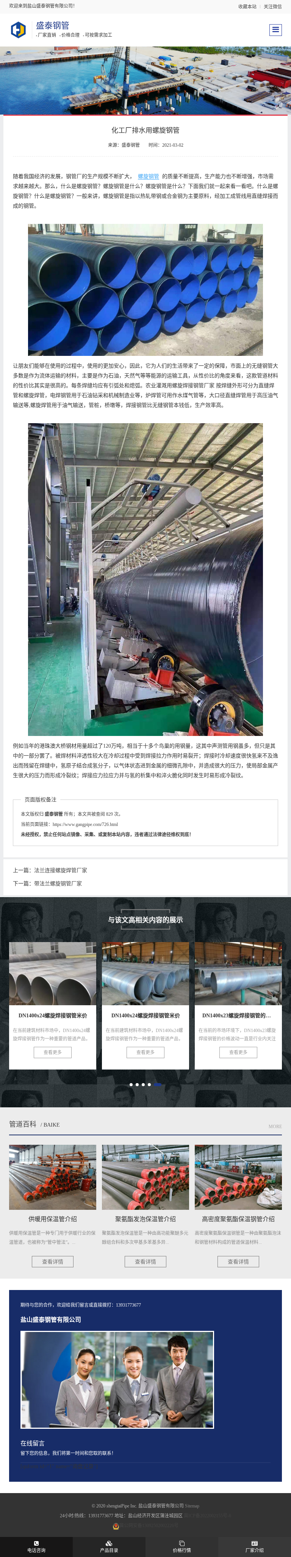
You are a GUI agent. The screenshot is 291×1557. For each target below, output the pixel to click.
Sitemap (192, 1506)
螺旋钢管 (148, 176)
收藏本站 (247, 6)
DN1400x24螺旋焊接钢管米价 (61, 969)
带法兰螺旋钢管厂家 (58, 883)
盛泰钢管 (52, 25)
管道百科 (22, 1124)
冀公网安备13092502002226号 (148, 1525)
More (275, 1126)
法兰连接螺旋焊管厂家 (60, 870)
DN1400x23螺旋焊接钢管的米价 (157, 969)
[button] (131, 1084)
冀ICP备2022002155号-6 (207, 1515)
